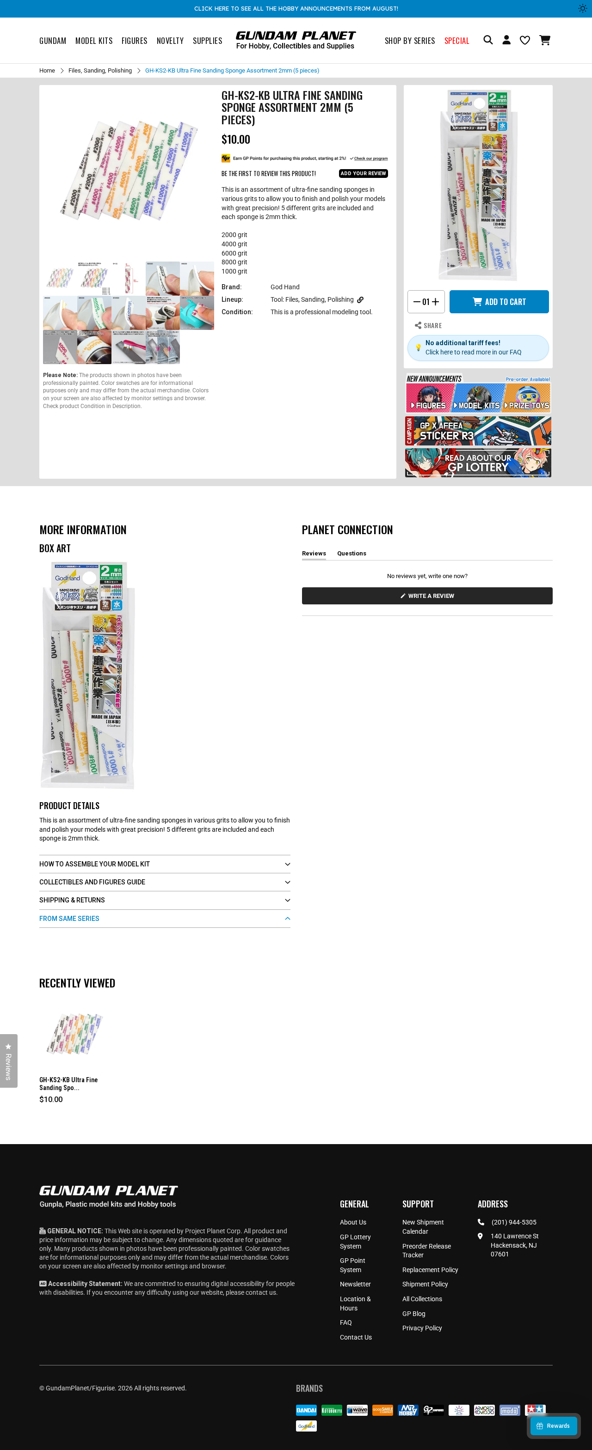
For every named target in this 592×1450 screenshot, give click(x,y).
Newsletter (355, 1284)
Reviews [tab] (314, 555)
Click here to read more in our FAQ (474, 352)
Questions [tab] (351, 555)
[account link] (506, 41)
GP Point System (352, 1265)
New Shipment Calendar (423, 1226)
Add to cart (505, 301)
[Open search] (488, 40)
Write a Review (433, 598)
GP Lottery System (355, 1241)
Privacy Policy (422, 1328)
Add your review (363, 174)
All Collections (422, 1299)
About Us (353, 1222)
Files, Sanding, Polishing (100, 70)
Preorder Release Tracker (426, 1251)
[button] (546, 40)
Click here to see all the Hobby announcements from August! (296, 8)
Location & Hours (355, 1303)
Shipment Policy (425, 1284)
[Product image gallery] (128, 174)
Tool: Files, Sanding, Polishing (312, 299)
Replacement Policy (430, 1269)
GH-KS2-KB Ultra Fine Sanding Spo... (68, 1083)
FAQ (346, 1322)
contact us (261, 1292)
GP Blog (414, 1313)
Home (47, 70)
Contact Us (356, 1337)
